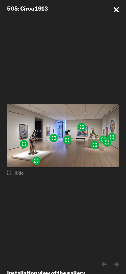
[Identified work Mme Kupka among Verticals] (107, 142)
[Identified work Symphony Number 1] (36, 161)
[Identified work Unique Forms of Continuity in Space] (94, 145)
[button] (116, 10)
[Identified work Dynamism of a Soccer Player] (81, 127)
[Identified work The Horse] (67, 140)
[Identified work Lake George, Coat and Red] (53, 138)
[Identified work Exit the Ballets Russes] (24, 144)
